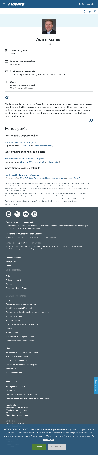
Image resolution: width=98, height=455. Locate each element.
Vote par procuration (14, 320)
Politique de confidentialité (17, 356)
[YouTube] (26, 214)
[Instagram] (34, 214)
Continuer (39, 447)
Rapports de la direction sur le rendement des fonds (27, 312)
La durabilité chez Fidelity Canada (20, 340)
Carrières (9, 266)
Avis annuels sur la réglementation (20, 336)
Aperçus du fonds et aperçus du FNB (21, 304)
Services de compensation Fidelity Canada (23, 243)
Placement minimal (14, 332)
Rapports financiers (14, 316)
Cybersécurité (11, 381)
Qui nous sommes (13, 257)
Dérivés (9, 328)
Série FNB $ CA (26, 162)
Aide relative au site (14, 280)
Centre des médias (13, 270)
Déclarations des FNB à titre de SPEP (21, 394)
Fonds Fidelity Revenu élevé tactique (22, 174)
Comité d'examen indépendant (19, 308)
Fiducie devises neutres (42, 146)
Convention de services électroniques (21, 364)
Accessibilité (11, 368)
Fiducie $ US (25, 146)
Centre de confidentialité (16, 360)
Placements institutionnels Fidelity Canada (24, 234)
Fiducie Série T (53, 162)
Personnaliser (57, 447)
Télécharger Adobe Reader (17, 288)
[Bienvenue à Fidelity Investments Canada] (16, 4)
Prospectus (10, 300)
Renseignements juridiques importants (22, 352)
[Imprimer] (89, 11)
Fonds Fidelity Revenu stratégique (20, 142)
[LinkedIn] (9, 214)
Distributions (11, 390)
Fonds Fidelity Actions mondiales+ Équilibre (25, 158)
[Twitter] (17, 214)
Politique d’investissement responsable (22, 324)
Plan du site (11, 284)
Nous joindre (11, 261)
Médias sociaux (12, 377)
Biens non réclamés (14, 373)
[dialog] (49, 439)
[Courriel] (95, 11)
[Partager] (84, 11)
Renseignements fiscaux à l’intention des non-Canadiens (29, 399)
